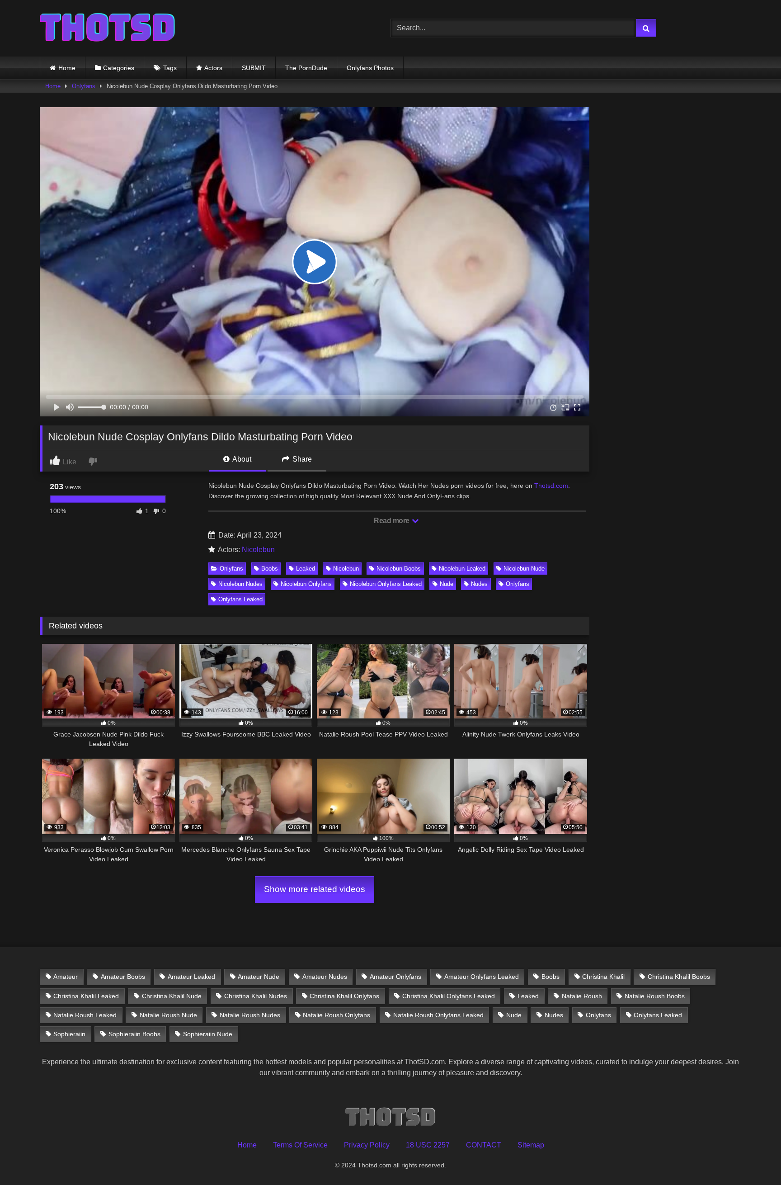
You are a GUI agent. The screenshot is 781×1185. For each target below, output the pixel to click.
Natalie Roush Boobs (655, 996)
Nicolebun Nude (524, 568)
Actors (213, 67)
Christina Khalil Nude (172, 996)
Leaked (305, 568)
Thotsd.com (551, 485)
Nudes (479, 584)
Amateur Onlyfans (395, 976)
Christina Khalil (603, 976)
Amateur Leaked (191, 976)
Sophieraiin (69, 1034)
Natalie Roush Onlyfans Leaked (438, 1015)
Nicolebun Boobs (398, 568)
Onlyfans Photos (370, 67)
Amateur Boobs (123, 976)
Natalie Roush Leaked (85, 1015)
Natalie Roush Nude (168, 1015)
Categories (118, 67)
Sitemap (531, 1145)
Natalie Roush (582, 996)
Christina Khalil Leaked (86, 996)
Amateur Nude (258, 976)
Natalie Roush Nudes (250, 1015)
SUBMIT (254, 67)
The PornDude (306, 67)
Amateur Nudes (324, 976)
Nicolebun (258, 549)
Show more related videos (314, 889)
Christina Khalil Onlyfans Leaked (448, 996)
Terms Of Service (300, 1145)
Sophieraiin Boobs (134, 1034)
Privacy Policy (367, 1145)
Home (66, 67)
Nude (446, 584)
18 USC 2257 (428, 1145)
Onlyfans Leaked (240, 599)
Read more (392, 520)
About (241, 459)
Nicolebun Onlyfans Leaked (386, 584)
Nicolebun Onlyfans (306, 584)
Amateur (65, 976)
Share (301, 459)
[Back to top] (753, 1158)
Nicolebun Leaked (462, 568)
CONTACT (483, 1145)
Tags (170, 67)
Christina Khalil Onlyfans (344, 996)
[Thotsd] (107, 28)
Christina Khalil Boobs (679, 976)
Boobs (269, 568)
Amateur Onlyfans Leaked (481, 976)
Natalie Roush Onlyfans (336, 1015)
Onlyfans (83, 86)
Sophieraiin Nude (207, 1034)
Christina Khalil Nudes (255, 996)
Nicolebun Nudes (240, 584)
